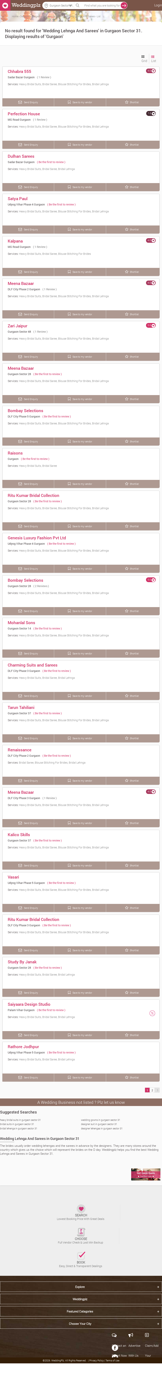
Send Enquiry (30, 102)
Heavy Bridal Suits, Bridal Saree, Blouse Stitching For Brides (55, 254)
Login (158, 5)
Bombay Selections (25, 410)
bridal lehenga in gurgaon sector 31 (18, 1128)
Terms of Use (112, 1360)
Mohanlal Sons (21, 622)
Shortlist (134, 102)
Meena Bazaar (21, 283)
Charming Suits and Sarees (32, 665)
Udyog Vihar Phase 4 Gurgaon (26, 204)
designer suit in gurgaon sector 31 (99, 1124)
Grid (144, 61)
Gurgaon (13, 459)
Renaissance (19, 750)
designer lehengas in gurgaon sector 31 (102, 1128)
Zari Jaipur (17, 326)
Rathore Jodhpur (23, 1046)
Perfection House (24, 114)
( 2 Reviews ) (41, 586)
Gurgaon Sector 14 (19, 628)
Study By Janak (22, 962)
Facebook (115, 1348)
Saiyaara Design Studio (29, 1004)
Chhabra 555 (19, 71)
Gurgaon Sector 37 (19, 713)
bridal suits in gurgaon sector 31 (17, 1124)
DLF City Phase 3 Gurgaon (24, 671)
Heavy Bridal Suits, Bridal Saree (38, 466)
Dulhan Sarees (21, 156)
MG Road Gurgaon (19, 119)
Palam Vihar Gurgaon (21, 1010)
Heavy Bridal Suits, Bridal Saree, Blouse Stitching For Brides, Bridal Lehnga (64, 84)
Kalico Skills (19, 834)
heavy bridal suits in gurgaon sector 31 (20, 1119)
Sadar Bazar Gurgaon (21, 77)
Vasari (13, 877)
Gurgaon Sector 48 (19, 331)
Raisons (15, 453)
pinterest (115, 1367)
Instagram (115, 1377)
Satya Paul (17, 198)
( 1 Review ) (44, 77)
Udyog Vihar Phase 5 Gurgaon (26, 883)
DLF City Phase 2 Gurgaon (24, 289)
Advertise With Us (134, 1350)
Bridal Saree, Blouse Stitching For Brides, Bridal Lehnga (52, 762)
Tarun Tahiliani (21, 707)
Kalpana (15, 241)
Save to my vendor (82, 102)
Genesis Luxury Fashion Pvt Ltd (37, 538)
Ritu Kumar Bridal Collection (33, 495)
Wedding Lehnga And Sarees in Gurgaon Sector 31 (39, 1138)
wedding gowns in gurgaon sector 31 (100, 1119)
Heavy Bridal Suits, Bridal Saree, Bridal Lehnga (47, 169)
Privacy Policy (96, 1360)
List (153, 61)
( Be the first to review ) (51, 162)
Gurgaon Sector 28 (19, 374)
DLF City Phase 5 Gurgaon (24, 416)
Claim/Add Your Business (151, 1355)
